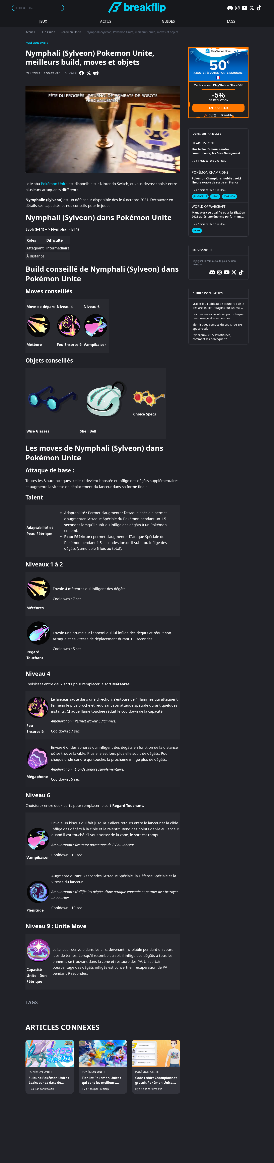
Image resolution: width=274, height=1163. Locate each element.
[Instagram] (237, 8)
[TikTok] (259, 8)
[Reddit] (96, 73)
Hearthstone (203, 143)
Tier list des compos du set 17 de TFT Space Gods (217, 326)
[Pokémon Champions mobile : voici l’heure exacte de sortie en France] (218, 185)
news (215, 196)
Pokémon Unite (71, 32)
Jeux (43, 21)
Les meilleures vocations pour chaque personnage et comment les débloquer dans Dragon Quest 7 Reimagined (218, 316)
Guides (168, 21)
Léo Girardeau (218, 160)
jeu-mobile (200, 196)
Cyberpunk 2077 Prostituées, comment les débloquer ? (212, 337)
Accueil (30, 32)
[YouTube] (244, 8)
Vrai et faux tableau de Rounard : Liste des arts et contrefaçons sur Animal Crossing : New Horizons (218, 306)
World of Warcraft (208, 206)
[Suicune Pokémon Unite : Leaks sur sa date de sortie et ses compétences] (49, 1067)
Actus (105, 21)
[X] (252, 8)
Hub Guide (48, 32)
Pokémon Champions (210, 172)
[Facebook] (81, 73)
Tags (230, 21)
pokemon (229, 196)
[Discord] (230, 8)
